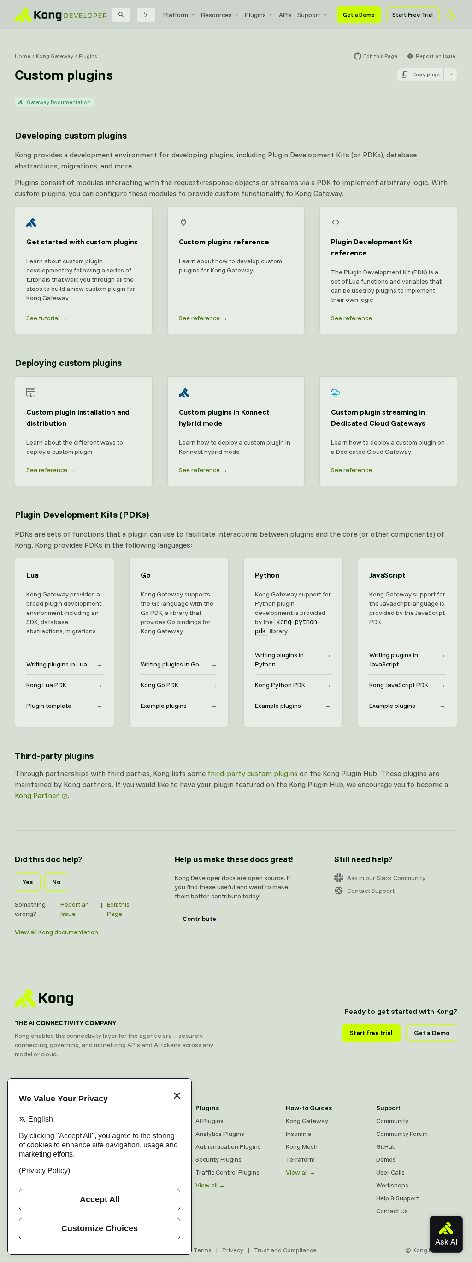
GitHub (386, 1146)
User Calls (390, 1172)
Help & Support (397, 1198)
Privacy (232, 1250)
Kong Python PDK (293, 685)
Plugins (88, 55)
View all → (210, 1185)
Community (392, 1121)
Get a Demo (359, 14)
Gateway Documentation (59, 101)
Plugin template (64, 705)
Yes (28, 882)
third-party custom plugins (252, 773)
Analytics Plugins (219, 1133)
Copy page (426, 74)
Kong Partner (37, 795)
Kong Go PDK (179, 685)
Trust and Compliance (285, 1250)
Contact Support (371, 890)
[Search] (121, 14)
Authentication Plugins (228, 1146)
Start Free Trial (412, 14)
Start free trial (371, 1033)
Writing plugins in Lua (64, 664)
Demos (386, 1159)
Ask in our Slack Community (386, 878)
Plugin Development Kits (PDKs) (82, 514)
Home (22, 55)
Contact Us (392, 1211)
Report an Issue (74, 909)
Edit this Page (118, 909)
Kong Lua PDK (64, 685)
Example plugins (179, 705)
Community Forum (402, 1133)
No (56, 882)
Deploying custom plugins (68, 362)
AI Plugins (209, 1121)
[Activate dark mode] (451, 14)
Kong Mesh (302, 1146)
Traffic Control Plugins (227, 1172)
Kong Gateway (54, 55)
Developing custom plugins (71, 135)
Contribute (199, 919)
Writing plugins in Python (293, 659)
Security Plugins (218, 1159)
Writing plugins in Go (179, 664)
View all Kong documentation (56, 932)
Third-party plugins (54, 755)
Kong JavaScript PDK (407, 685)
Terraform (300, 1159)
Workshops (392, 1185)
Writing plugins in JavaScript (407, 659)
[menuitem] (179, 14)
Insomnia (299, 1133)
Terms (203, 1250)
